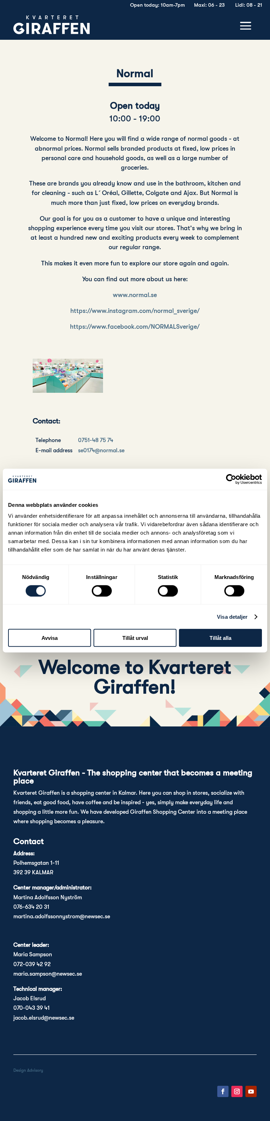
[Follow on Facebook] (223, 1091)
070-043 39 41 (31, 1008)
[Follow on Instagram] (237, 1091)
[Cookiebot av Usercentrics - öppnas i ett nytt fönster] (231, 479)
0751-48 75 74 (95, 440)
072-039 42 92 (32, 964)
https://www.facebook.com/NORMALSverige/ (135, 326)
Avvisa (49, 638)
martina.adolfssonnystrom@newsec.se (61, 916)
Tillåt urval (135, 638)
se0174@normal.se (101, 450)
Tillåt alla (220, 638)
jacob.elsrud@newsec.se (43, 1018)
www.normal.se (135, 294)
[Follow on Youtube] (251, 1091)
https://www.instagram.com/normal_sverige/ (135, 310)
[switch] (102, 590)
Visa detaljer (232, 616)
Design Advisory (28, 1070)
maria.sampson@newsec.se (47, 974)
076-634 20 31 (31, 907)
